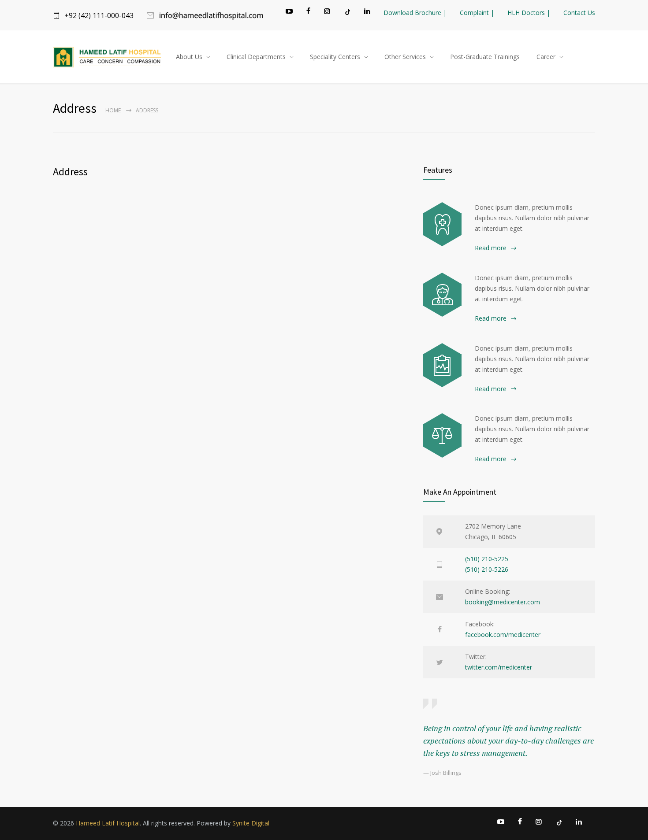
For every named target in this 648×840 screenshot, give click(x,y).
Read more (490, 248)
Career (545, 56)
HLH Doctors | (528, 12)
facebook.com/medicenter (502, 634)
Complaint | (477, 12)
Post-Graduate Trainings (485, 56)
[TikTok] (346, 11)
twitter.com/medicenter (498, 667)
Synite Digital (250, 823)
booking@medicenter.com (502, 602)
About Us (189, 56)
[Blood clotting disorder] (442, 224)
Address (70, 171)
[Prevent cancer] (442, 435)
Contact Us (579, 12)
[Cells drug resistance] (442, 295)
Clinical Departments (256, 56)
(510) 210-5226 (486, 569)
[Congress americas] (442, 365)
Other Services (405, 56)
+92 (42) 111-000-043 (99, 15)
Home (113, 110)
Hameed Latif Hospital (108, 823)
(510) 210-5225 (486, 559)
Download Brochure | (415, 12)
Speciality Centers (335, 56)
